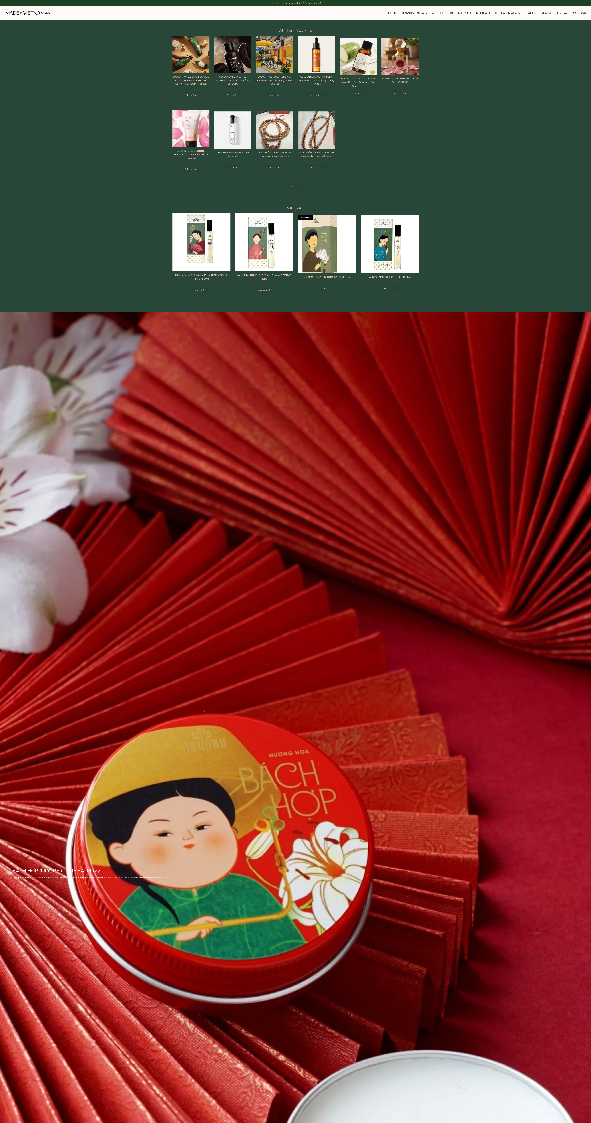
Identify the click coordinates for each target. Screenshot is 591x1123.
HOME (392, 13)
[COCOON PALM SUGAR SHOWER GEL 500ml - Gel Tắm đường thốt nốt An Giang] (274, 54)
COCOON (446, 13)
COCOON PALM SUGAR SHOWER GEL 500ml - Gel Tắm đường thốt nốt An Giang (275, 80)
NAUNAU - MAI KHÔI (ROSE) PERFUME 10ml (390, 277)
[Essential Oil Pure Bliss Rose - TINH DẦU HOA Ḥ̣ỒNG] (400, 56)
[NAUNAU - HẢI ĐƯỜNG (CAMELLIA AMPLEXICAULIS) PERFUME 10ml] (201, 242)
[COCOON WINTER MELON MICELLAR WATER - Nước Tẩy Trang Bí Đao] (358, 56)
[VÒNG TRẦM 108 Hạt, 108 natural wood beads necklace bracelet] (274, 130)
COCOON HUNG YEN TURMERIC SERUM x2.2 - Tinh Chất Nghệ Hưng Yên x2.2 (316, 80)
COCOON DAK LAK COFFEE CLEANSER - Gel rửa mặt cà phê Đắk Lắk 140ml (233, 80)
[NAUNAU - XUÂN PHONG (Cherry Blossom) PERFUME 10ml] (264, 242)
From (358, 86)
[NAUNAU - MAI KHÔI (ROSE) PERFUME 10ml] (390, 244)
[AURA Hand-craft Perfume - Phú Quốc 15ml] (232, 130)
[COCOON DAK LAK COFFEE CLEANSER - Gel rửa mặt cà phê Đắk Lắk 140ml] (232, 54)
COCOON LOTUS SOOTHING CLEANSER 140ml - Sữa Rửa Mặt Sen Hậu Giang (191, 154)
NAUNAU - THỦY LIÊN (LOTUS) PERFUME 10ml (327, 277)
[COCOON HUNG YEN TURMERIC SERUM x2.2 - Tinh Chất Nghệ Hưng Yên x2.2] (316, 54)
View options (358, 93)
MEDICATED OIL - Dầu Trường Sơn (499, 13)
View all (295, 186)
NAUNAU (464, 13)
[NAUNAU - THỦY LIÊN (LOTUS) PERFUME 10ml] (327, 244)
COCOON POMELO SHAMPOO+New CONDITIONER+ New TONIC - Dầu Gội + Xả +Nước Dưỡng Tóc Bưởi (191, 80)
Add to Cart (191, 95)
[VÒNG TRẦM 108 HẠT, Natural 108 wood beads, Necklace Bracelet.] (316, 130)
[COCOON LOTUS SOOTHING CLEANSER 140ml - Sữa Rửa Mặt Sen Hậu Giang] (191, 128)
